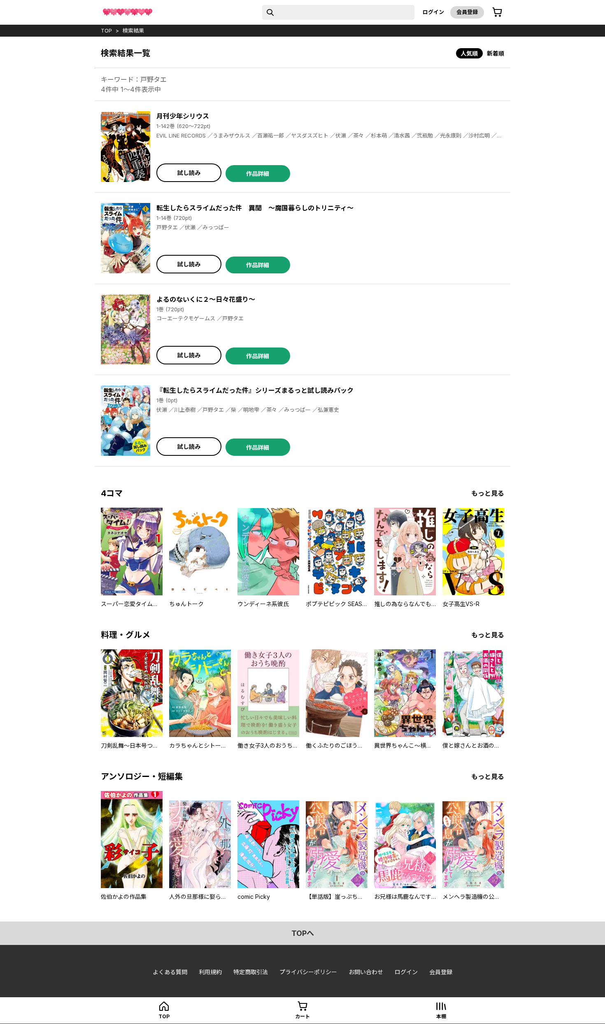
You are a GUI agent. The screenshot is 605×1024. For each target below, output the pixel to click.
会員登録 (467, 12)
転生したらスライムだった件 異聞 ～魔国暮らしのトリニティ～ (255, 208)
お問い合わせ (366, 971)
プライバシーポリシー (308, 971)
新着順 (495, 53)
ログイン (433, 12)
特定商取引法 (250, 971)
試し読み (188, 172)
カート (302, 1016)
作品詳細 (257, 173)
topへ (302, 933)
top (106, 30)
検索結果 (133, 30)
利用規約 (210, 971)
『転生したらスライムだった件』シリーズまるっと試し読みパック (255, 390)
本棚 (441, 1016)
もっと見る (487, 493)
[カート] (497, 12)
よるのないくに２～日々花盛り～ (205, 299)
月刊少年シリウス (182, 116)
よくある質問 (170, 971)
